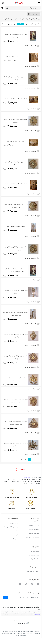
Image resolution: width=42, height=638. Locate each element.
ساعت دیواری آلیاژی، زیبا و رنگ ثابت (15, 141)
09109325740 (28, 477)
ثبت (5, 598)
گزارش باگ (15, 539)
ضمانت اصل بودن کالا (32, 537)
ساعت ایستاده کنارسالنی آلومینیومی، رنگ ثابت (16, 99)
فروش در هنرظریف (34, 555)
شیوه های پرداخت (34, 533)
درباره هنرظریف (35, 551)
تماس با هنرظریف (34, 559)
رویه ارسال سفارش (34, 525)
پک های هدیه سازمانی (32, 572)
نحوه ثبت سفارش (34, 529)
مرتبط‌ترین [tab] (20, 24)
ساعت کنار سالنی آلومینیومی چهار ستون (15, 56)
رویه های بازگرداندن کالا (11, 527)
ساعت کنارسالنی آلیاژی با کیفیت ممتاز (16, 226)
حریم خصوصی (14, 523)
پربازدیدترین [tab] (11, 24)
